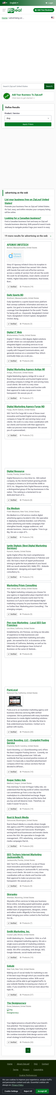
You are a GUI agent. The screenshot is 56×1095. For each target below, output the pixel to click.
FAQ (35, 1064)
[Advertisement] (28, 51)
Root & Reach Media (18, 817)
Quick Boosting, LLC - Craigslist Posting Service (28, 741)
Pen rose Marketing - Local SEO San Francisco (26, 624)
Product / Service (12, 113)
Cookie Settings (11, 1091)
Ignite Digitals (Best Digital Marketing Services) (27, 547)
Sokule (10, 966)
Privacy (26, 1069)
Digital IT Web (14, 332)
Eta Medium (13, 508)
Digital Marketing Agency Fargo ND (26, 406)
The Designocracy (16, 1003)
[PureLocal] (28, 701)
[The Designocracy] (28, 1015)
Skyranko (12, 894)
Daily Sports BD (15, 295)
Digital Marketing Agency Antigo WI (26, 369)
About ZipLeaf (23, 1064)
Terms (16, 1069)
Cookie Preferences (28, 1075)
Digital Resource (15, 471)
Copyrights (38, 1069)
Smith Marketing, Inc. (18, 931)
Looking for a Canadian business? (23, 218)
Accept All (42, 1091)
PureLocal (12, 690)
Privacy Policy (17, 1085)
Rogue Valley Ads (16, 780)
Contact (45, 1064)
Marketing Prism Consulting (22, 585)
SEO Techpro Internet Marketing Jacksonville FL (24, 856)
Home (4, 18)
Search (49, 86)
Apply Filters (28, 124)
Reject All (28, 1091)
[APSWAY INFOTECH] (28, 256)
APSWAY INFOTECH (17, 244)
